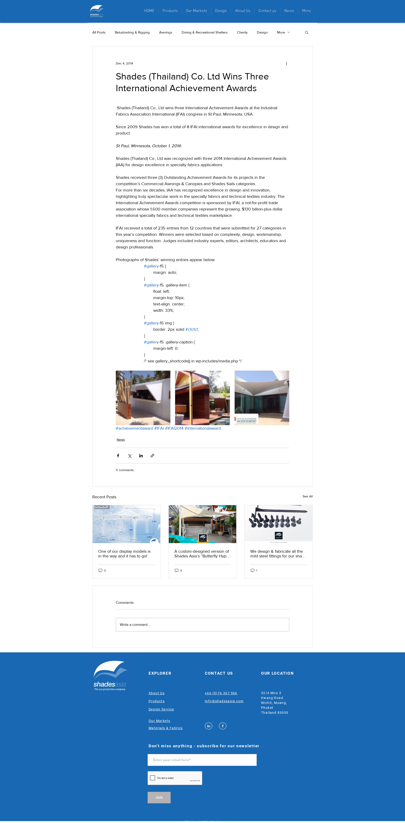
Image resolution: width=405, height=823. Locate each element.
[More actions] (286, 63)
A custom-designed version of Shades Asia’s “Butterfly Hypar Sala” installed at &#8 (202, 553)
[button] (170, 11)
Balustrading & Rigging (132, 32)
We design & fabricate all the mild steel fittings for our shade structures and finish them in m (278, 553)
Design (262, 32)
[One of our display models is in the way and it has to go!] (126, 524)
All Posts (98, 32)
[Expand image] (143, 398)
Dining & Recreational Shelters (205, 32)
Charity (242, 32)
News (121, 439)
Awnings (165, 32)
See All (308, 496)
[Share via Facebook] (118, 455)
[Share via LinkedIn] (141, 455)
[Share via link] (152, 455)
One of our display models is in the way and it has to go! (124, 553)
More (281, 32)
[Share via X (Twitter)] (129, 455)
